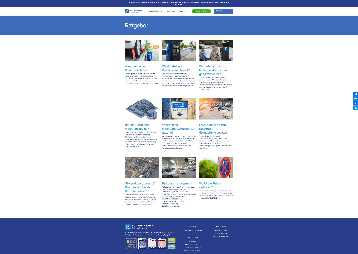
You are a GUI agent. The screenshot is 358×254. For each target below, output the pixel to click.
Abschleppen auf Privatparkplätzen (136, 68)
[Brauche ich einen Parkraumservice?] (142, 108)
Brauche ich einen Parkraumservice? (137, 127)
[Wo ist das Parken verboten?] (216, 167)
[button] (193, 247)
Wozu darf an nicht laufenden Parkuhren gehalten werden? (213, 70)
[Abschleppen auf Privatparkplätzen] (142, 50)
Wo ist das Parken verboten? (210, 185)
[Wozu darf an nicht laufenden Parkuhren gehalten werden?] (216, 50)
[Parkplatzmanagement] (179, 167)
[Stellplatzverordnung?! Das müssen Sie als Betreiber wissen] (142, 167)
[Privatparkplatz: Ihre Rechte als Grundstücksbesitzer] (216, 108)
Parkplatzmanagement (177, 183)
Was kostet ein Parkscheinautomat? (176, 68)
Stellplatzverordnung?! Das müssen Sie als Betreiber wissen (140, 187)
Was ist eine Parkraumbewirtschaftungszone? (178, 129)
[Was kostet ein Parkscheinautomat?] (179, 50)
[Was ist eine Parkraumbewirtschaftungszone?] (179, 108)
